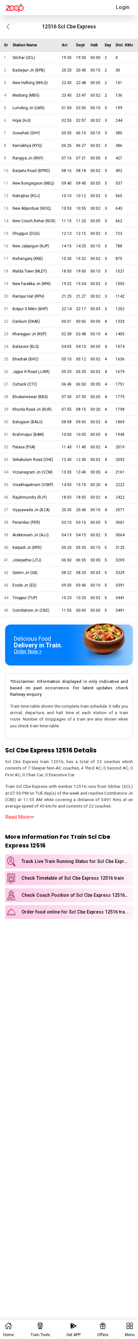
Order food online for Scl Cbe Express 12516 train (75, 912)
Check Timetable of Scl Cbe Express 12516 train (73, 878)
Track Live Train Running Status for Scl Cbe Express (77, 861)
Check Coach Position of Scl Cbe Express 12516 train (77, 895)
